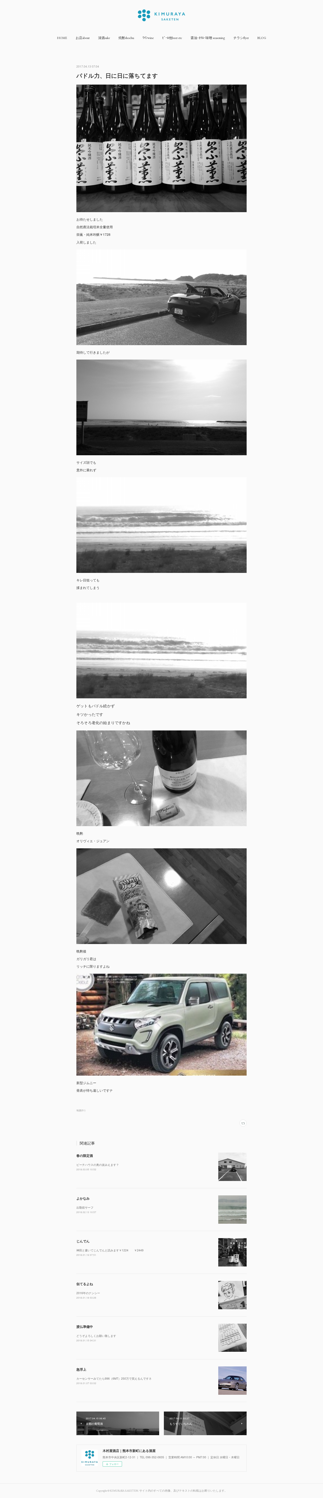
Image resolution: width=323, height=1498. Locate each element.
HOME (62, 38)
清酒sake (104, 38)
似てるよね (84, 1283)
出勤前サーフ (84, 1207)
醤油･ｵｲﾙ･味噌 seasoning (208, 38)
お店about (83, 38)
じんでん (83, 1241)
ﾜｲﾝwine (148, 38)
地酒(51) (80, 1110)
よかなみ (83, 1198)
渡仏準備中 (84, 1326)
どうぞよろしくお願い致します (96, 1336)
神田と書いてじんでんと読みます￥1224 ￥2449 (110, 1250)
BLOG (261, 38)
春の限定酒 (84, 1155)
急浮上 (81, 1369)
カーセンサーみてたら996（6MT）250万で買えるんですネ (114, 1378)
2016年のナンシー (88, 1293)
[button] (62, 38)
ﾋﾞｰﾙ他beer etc (172, 38)
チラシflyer (241, 38)
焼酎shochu (126, 38)
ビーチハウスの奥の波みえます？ (97, 1165)
